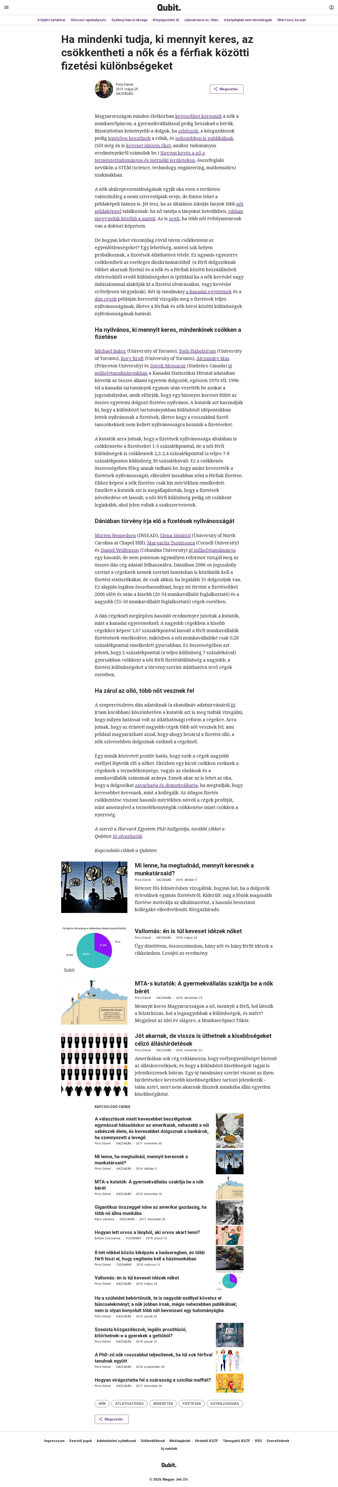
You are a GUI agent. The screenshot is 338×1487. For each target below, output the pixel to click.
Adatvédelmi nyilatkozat (116, 1441)
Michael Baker (110, 351)
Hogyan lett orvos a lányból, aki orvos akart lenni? (147, 1232)
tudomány (133, 1238)
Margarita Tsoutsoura (171, 543)
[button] (102, 1403)
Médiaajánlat (179, 1441)
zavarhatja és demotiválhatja (166, 785)
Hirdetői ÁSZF (206, 1441)
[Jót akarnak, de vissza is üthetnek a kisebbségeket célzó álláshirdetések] (94, 1065)
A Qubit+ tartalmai (51, 20)
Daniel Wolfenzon (120, 550)
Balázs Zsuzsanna (107, 1238)
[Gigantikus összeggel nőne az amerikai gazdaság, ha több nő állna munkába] (229, 1212)
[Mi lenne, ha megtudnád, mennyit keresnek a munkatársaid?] (94, 887)
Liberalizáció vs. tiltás (201, 20)
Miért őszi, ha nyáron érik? (298, 20)
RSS (258, 1441)
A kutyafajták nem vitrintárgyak (248, 20)
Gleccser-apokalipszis (88, 20)
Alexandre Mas (212, 358)
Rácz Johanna (105, 1219)
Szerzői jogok (80, 1441)
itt (233, 705)
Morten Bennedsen (115, 535)
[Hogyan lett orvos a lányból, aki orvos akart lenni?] (229, 1235)
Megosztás (229, 89)
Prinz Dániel (124, 84)
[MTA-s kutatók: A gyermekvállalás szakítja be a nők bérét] (94, 1002)
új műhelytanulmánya (212, 550)
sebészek (188, 131)
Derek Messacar (168, 366)
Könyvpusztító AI (166, 20)
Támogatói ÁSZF (236, 1441)
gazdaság (124, 94)
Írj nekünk (169, 1449)
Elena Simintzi (175, 535)
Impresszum (54, 1441)
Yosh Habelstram (197, 351)
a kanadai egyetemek (209, 291)
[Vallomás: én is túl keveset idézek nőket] (94, 949)
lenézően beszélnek (129, 138)
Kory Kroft (132, 358)
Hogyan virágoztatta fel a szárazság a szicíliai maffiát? (153, 1380)
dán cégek (106, 299)
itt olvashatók (127, 836)
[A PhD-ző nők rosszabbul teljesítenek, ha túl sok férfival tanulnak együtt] (229, 1360)
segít (174, 218)
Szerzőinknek (277, 1441)
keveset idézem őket (148, 145)
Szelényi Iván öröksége (129, 20)
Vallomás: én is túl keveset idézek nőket (188, 931)
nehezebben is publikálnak (204, 138)
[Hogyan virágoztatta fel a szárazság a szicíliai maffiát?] (229, 1383)
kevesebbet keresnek (198, 116)
